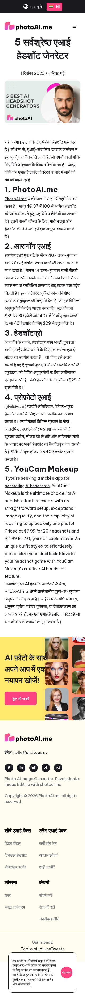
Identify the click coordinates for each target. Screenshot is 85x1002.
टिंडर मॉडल (13, 843)
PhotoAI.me (16, 198)
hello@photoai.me (30, 752)
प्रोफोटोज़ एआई (15, 406)
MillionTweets (51, 949)
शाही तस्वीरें (47, 867)
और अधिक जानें (21, 984)
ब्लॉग (8, 895)
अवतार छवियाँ (48, 855)
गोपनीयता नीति (49, 919)
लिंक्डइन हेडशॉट (16, 855)
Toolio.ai (29, 949)
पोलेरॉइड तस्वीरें (15, 867)
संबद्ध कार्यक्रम (15, 907)
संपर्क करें (45, 895)
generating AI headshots (27, 485)
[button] (74, 26)
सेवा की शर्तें (47, 907)
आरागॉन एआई (14, 255)
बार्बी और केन (48, 843)
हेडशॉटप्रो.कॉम (42, 342)
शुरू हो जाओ (20, 698)
